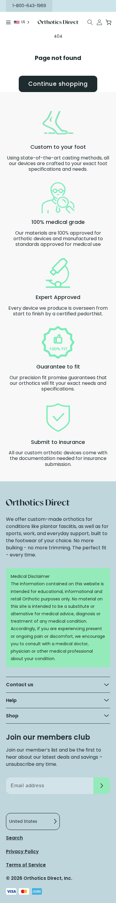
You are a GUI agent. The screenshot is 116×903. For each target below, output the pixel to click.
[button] (90, 22)
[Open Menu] (8, 22)
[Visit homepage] (58, 22)
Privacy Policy (22, 851)
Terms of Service (26, 865)
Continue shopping (57, 84)
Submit (101, 785)
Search (14, 838)
